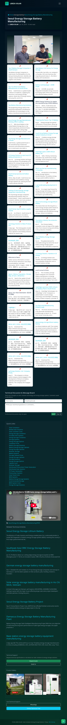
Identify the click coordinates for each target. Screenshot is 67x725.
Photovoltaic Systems (15, 473)
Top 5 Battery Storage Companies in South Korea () (19, 69)
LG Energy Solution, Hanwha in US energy (46, 254)
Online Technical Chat (33, 708)
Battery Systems (14, 453)
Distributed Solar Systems (17, 469)
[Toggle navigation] (59, 3)
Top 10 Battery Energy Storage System (45, 237)
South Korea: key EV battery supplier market (19, 210)
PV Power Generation (15, 471)
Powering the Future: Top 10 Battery (46, 120)
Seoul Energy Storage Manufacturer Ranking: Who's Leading (19, 121)
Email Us (33, 664)
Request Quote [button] (33, 661)
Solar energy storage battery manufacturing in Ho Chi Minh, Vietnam (33, 583)
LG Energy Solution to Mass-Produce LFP (19, 224)
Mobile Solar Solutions (16, 430)
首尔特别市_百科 (13, 240)
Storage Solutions (14, 459)
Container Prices (14, 443)
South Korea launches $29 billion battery (18, 174)
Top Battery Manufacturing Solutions (19, 105)
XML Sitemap (52, 722)
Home (11, 15)
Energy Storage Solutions (17, 485)
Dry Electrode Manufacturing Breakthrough (44, 306)
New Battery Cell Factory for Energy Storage (46, 69)
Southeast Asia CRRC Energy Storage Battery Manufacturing (28, 549)
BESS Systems (13, 477)
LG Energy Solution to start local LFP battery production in (19, 156)
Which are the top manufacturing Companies (45, 169)
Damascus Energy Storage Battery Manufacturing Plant (30, 618)
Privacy (46, 722)
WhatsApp (33, 705)
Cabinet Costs (13, 463)
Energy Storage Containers (17, 433)
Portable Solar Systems (16, 435)
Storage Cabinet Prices (16, 455)
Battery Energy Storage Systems (19, 479)
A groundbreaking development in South (46, 186)
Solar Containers (14, 428)
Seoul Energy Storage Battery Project (24, 601)
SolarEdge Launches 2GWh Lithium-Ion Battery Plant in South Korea (46, 288)
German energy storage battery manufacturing (29, 565)
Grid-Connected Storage (16, 481)
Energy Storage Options (16, 441)
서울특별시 (11, 307)
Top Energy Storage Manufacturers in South (19, 139)
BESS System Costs (15, 483)
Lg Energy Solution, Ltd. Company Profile (19, 372)
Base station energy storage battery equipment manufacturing (29, 637)
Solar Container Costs (15, 431)
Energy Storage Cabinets (16, 449)
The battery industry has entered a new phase (46, 221)
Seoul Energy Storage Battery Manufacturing (38, 15)
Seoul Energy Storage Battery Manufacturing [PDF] (24, 523)
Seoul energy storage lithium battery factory (46, 323)
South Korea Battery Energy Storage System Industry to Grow (46, 134)
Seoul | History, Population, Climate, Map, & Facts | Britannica (19, 275)
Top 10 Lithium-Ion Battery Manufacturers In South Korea (17, 87)
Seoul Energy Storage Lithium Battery (25, 531)
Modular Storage (14, 451)
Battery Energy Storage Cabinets (19, 447)
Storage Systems (14, 439)
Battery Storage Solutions (17, 445)
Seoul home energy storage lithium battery (46, 202)
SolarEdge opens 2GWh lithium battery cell (45, 152)
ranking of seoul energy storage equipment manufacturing (18, 191)
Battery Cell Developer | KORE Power (44, 85)
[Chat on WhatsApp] (63, 721)
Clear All (59, 414)
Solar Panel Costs (14, 475)
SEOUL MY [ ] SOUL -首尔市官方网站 (19, 324)
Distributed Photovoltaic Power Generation (22, 467)
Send (53, 414)
